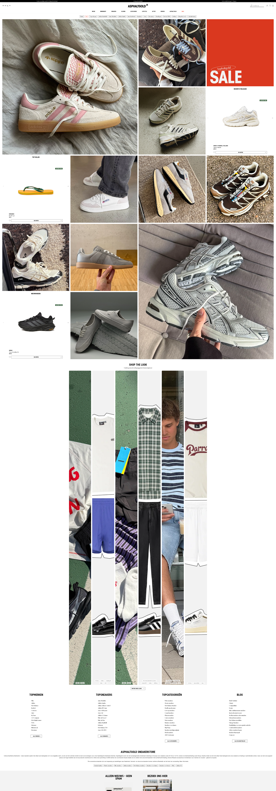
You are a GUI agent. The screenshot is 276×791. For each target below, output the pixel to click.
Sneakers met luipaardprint (172, 730)
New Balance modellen (235, 720)
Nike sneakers (117, 765)
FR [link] (9, 5)
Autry (32, 713)
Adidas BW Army (102, 708)
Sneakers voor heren (165, 765)
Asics (145, 16)
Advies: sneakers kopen (235, 730)
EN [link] (3, 5)
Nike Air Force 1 (102, 718)
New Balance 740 (102, 727)
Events (231, 708)
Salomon (33, 725)
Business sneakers (170, 723)
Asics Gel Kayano (102, 710)
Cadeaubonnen (192, 16)
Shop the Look (182, 16)
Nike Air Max (101, 720)
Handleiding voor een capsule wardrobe (240, 725)
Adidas (33, 703)
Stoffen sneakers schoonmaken (237, 715)
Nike (32, 701)
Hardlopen (158, 16)
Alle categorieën (172, 741)
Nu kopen (240, 152)
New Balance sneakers (139, 765)
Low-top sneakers (170, 710)
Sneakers (139, 16)
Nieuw (81, 16)
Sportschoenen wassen (235, 713)
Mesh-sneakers (169, 732)
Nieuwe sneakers (108, 765)
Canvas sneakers (169, 718)
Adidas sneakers (127, 765)
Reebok (33, 708)
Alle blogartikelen (240, 741)
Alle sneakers (104, 736)
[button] (214, 152)
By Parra (33, 715)
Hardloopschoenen (170, 708)
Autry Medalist (112, 16)
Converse (34, 710)
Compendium (233, 705)
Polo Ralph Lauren (36, 720)
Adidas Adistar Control (104, 705)
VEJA (32, 723)
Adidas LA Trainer (103, 715)
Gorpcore (232, 735)
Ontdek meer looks (137, 688)
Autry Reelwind (131, 16)
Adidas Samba (121, 16)
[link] (138, 5)
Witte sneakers (169, 701)
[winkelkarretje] (273, 5)
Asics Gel (100, 713)
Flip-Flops (167, 727)
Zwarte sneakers (169, 703)
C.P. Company (35, 718)
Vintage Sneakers (233, 723)
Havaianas (151, 16)
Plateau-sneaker (169, 715)
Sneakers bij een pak (234, 732)
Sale (87, 16)
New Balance (34, 705)
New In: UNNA (166, 16)
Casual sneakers (169, 713)
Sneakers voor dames (170, 725)
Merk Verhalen (233, 701)
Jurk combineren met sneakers (237, 710)
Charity (231, 703)
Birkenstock (34, 727)
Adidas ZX (179, 765)
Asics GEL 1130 (102, 730)
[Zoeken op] (251, 5)
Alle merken (36, 736)
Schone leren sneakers (235, 718)
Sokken (174, 16)
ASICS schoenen (169, 735)
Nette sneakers (169, 720)
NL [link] (7, 5)
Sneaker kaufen (98, 765)
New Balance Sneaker (170, 705)
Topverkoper (93, 16)
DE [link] (5, 5)
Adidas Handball (103, 16)
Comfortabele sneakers (235, 727)
